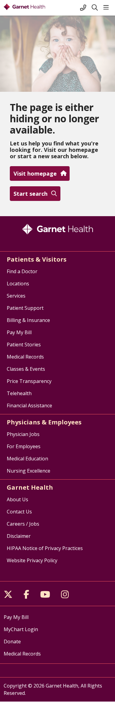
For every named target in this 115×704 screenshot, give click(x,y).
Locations (18, 283)
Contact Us (19, 511)
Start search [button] (30, 193)
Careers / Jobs (23, 523)
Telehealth (19, 393)
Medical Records (25, 356)
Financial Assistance (29, 405)
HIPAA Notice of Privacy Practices (45, 548)
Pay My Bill (19, 332)
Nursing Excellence (28, 470)
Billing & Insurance (28, 320)
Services (16, 295)
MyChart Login (21, 629)
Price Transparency (29, 381)
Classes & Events (26, 369)
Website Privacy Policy (32, 560)
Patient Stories (24, 344)
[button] (107, 8)
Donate (12, 641)
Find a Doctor (22, 271)
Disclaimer (19, 536)
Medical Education (27, 458)
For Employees (23, 446)
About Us (17, 499)
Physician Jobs (23, 434)
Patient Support (25, 308)
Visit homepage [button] (35, 173)
